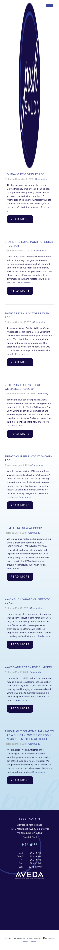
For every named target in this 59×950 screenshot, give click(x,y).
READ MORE (20, 219)
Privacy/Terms (27, 938)
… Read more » (23, 282)
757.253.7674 (29, 837)
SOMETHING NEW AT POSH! (23, 528)
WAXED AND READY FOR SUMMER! (28, 667)
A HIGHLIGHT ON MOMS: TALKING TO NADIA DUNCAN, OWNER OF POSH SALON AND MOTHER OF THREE (29, 735)
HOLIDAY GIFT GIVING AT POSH (26, 174)
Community (41, 179)
